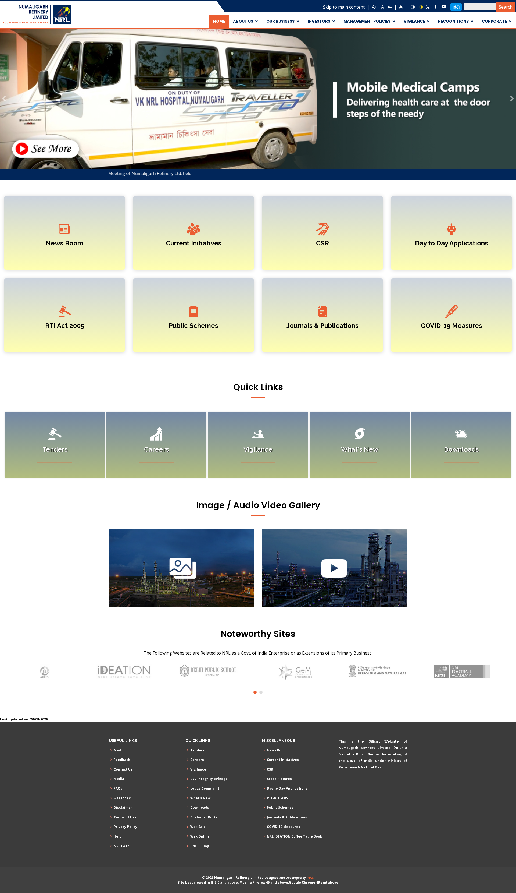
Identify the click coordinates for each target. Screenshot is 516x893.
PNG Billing (199, 846)
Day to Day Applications (451, 243)
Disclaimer (123, 807)
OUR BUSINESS (280, 21)
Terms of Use (125, 817)
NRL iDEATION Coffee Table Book (294, 836)
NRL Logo (122, 846)
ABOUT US (243, 21)
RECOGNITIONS (453, 21)
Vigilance (198, 769)
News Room (64, 243)
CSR (322, 243)
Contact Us (123, 769)
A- (390, 7)
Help (117, 836)
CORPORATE (494, 21)
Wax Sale (198, 826)
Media (119, 779)
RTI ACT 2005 (277, 798)
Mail (117, 750)
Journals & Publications (322, 325)
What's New (200, 798)
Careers (197, 759)
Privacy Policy (125, 826)
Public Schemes (193, 325)
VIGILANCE (414, 21)
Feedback (122, 759)
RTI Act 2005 (64, 325)
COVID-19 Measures (451, 325)
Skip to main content (344, 7)
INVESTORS (319, 21)
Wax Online (200, 836)
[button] (4, 99)
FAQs (118, 788)
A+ (374, 7)
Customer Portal (204, 817)
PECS (310, 878)
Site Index (122, 798)
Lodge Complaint (204, 788)
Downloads (199, 807)
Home (219, 21)
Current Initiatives (193, 243)
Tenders (197, 750)
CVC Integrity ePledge (209, 779)
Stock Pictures (279, 779)
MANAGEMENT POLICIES (366, 21)
